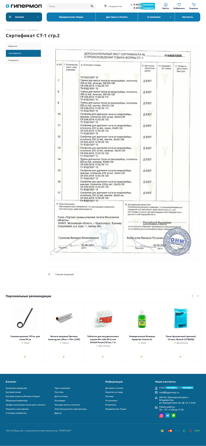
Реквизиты (110, 404)
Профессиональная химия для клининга (25, 404)
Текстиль (58, 392)
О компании (111, 400)
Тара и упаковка (62, 388)
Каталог (11, 381)
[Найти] (92, 6)
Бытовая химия (13, 392)
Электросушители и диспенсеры (70, 409)
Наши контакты (165, 381)
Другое (58, 413)
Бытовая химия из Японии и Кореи (23, 396)
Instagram (161, 415)
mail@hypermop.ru (169, 392)
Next (197, 296)
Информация (114, 381)
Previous (192, 296)
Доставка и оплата (114, 388)
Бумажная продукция (16, 388)
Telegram (167, 415)
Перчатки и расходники (17, 409)
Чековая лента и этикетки (67, 404)
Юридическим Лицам (115, 409)
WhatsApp (173, 415)
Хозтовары (59, 400)
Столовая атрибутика (16, 413)
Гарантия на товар (114, 392)
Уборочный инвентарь (17, 400)
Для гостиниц (61, 396)
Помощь (109, 396)
